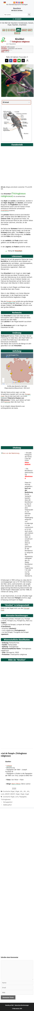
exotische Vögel (8, 797)
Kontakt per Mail (9, 1005)
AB (4, 30)
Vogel (27, 794)
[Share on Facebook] (10, 60)
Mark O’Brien (16, 784)
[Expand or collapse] (29, 102)
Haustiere (17, 8)
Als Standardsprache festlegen (17, 4)
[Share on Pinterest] (15, 60)
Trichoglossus (5, 799)
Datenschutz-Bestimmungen (22, 1005)
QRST (30, 30)
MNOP (24, 30)
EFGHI (13, 30)
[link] (17, 80)
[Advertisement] (17, 166)
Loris (2, 794)
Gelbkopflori (7, 805)
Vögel (17, 791)
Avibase (9, 766)
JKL (18, 29)
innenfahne (5, 210)
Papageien (23, 797)
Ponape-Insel (11, 301)
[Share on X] (6, 60)
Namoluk (7, 402)
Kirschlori (18, 251)
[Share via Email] (19, 60)
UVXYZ (17, 33)
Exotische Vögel (8, 791)
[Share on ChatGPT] (23, 60)
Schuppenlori (7, 802)
